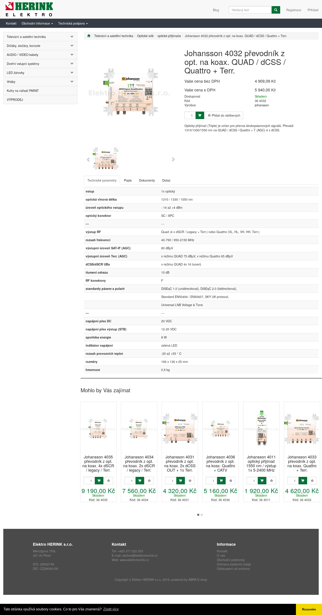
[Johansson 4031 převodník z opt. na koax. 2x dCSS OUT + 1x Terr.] (180, 428)
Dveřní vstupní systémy (23, 63)
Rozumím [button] (309, 609)
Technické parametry (102, 180)
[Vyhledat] (275, 10)
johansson (262, 105)
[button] (37, 23)
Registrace (293, 10)
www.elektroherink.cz (134, 560)
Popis (128, 180)
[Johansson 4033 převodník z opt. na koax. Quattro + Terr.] (302, 428)
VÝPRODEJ (15, 99)
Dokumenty (147, 180)
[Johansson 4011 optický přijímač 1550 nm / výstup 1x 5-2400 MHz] (261, 428)
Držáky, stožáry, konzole (23, 45)
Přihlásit (313, 10)
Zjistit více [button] (111, 609)
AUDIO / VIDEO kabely (22, 54)
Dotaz (166, 180)
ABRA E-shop (197, 579)
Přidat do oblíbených (225, 115)
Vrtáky (11, 81)
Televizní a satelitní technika (26, 36)
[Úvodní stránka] (88, 36)
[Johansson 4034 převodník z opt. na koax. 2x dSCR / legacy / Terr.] (139, 428)
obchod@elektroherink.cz (139, 555)
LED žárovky (15, 72)
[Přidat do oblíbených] (108, 480)
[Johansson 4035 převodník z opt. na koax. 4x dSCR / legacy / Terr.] (98, 428)
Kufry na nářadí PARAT (23, 90)
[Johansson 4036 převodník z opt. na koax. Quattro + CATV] (221, 428)
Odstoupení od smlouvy (233, 568)
